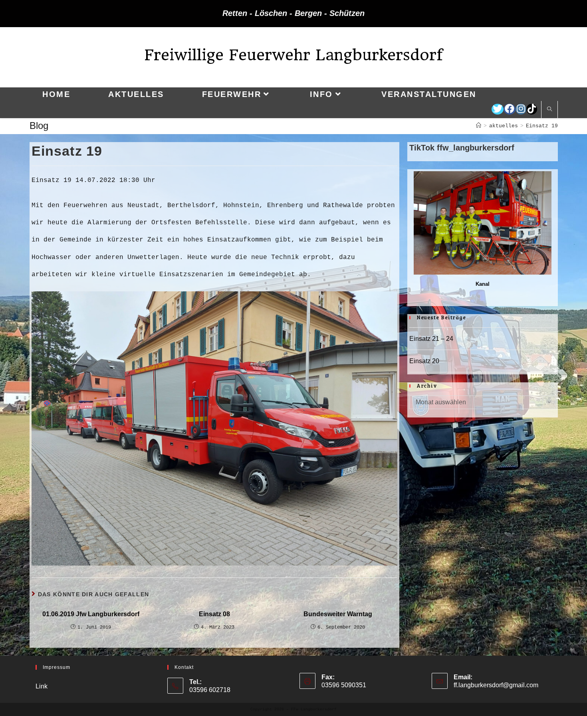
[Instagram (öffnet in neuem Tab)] (521, 109)
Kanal (483, 284)
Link (42, 686)
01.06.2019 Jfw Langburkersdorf (90, 614)
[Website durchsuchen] (549, 109)
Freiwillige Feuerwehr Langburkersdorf (293, 55)
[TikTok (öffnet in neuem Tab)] (531, 109)
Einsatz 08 (214, 614)
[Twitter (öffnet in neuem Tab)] (498, 109)
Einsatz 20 (424, 361)
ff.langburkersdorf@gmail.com (496, 685)
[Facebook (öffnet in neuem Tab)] (510, 109)
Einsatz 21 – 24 (431, 338)
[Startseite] (478, 126)
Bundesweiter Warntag (337, 614)
